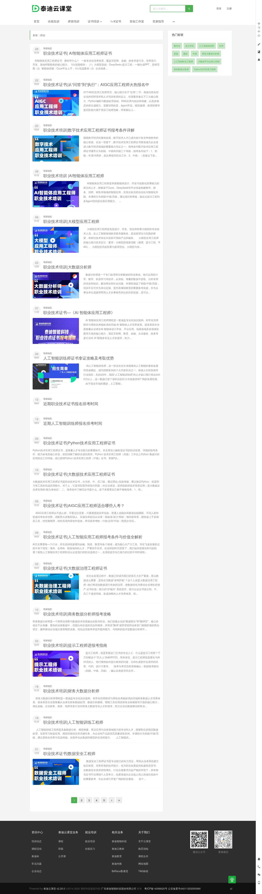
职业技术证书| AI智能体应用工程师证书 (77, 53)
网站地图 (143, 863)
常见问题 (37, 863)
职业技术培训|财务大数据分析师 (71, 690)
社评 (221, 45)
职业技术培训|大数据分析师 (67, 267)
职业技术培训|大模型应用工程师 (71, 221)
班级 (60, 848)
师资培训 (73, 21)
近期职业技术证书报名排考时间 (70, 403)
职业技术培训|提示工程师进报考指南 (75, 645)
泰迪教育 (117, 856)
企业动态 (37, 871)
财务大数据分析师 (210, 53)
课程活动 (37, 848)
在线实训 (53, 21)
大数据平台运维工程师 (209, 61)
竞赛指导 (158, 21)
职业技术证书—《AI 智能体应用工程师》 (79, 312)
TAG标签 (143, 871)
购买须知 (143, 848)
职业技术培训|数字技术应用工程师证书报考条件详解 (89, 130)
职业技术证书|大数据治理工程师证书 (75, 568)
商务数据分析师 (181, 69)
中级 (195, 53)
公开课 (62, 856)
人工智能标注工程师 (183, 61)
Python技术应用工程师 (205, 69)
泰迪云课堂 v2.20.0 (54, 888)
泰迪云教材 (118, 848)
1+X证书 (115, 21)
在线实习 (90, 848)
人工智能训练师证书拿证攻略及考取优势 (78, 358)
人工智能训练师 (206, 45)
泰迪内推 (117, 863)
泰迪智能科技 (119, 841)
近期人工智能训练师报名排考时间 (72, 423)
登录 (218, 8)
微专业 (177, 45)
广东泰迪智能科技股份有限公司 (119, 888)
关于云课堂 (144, 841)
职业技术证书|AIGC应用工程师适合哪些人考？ (84, 505)
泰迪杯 (35, 856)
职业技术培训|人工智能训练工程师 (73, 722)
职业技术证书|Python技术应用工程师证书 (79, 442)
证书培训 (94, 21)
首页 (36, 21)
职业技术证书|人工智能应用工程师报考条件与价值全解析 (92, 536)
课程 (60, 841)
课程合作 (143, 856)
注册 (229, 8)
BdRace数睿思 (120, 871)
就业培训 (90, 841)
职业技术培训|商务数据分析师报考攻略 (77, 613)
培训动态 (47, 48)
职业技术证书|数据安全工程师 (69, 753)
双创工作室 (137, 21)
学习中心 (259, 29)
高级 (185, 53)
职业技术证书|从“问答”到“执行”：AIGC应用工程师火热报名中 (96, 84)
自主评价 (189, 45)
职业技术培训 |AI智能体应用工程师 (73, 175)
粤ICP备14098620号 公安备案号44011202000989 (172, 888)
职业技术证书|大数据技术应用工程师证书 (79, 474)
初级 (176, 53)
